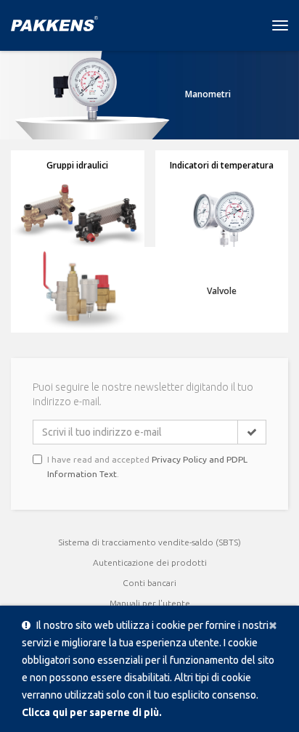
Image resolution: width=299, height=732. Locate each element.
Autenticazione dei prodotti (150, 562)
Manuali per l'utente (150, 603)
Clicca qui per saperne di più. (92, 712)
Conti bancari (149, 582)
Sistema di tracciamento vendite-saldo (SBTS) (149, 542)
